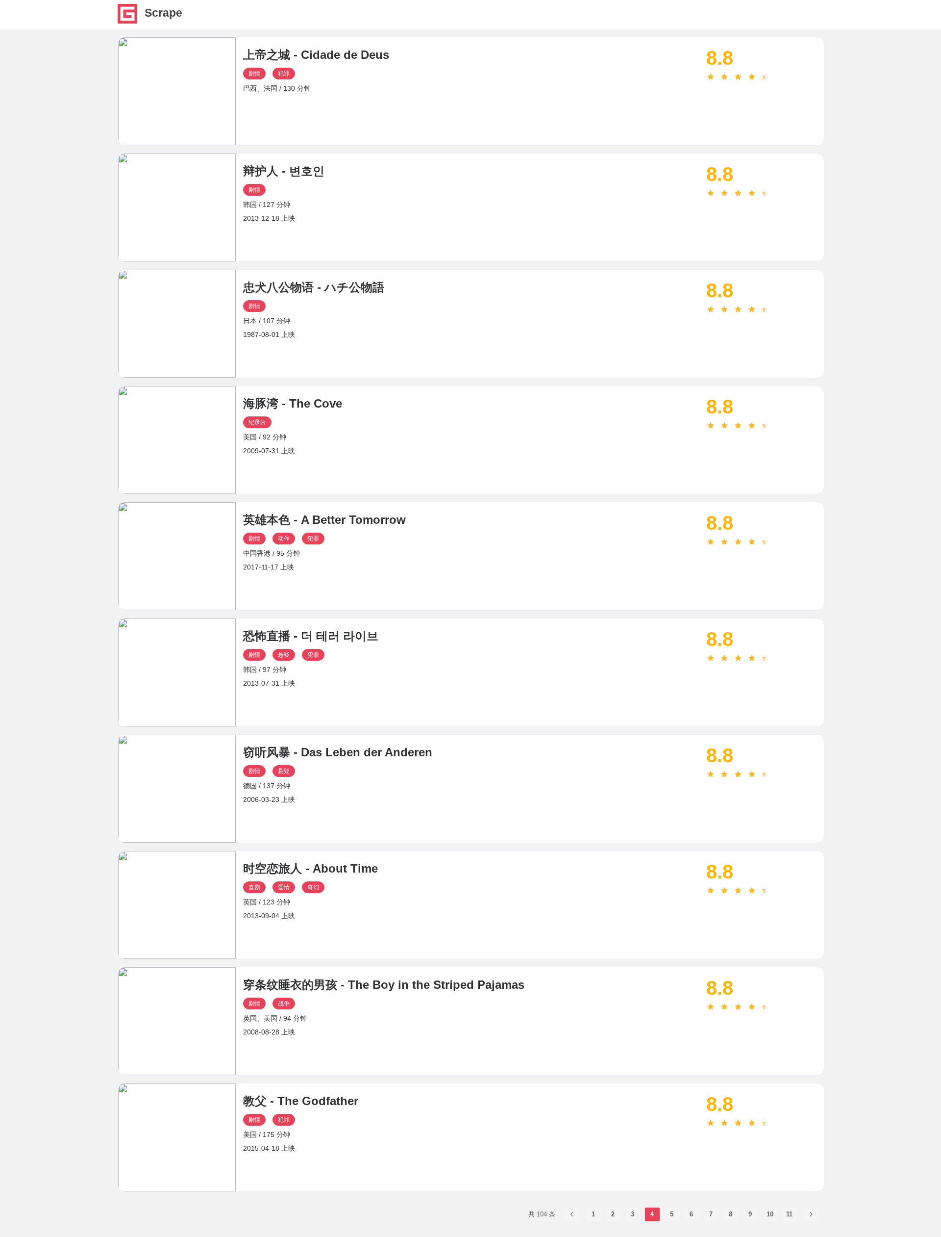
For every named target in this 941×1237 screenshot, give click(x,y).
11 (789, 1214)
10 (770, 1214)
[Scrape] (127, 21)
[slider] (765, 77)
